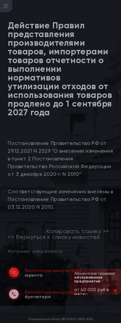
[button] (110, 291)
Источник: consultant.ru (35, 251)
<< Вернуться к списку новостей (54, 237)
